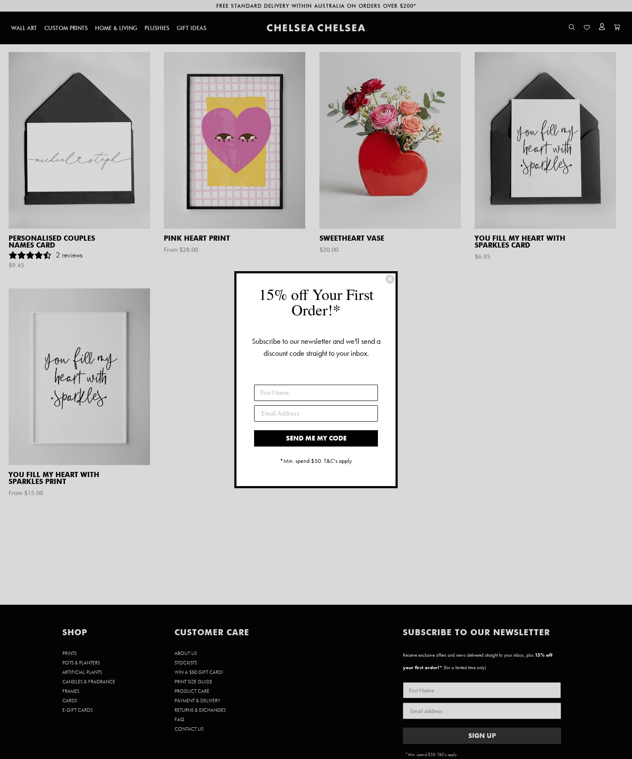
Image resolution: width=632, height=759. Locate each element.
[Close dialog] (390, 279)
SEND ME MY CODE (316, 438)
